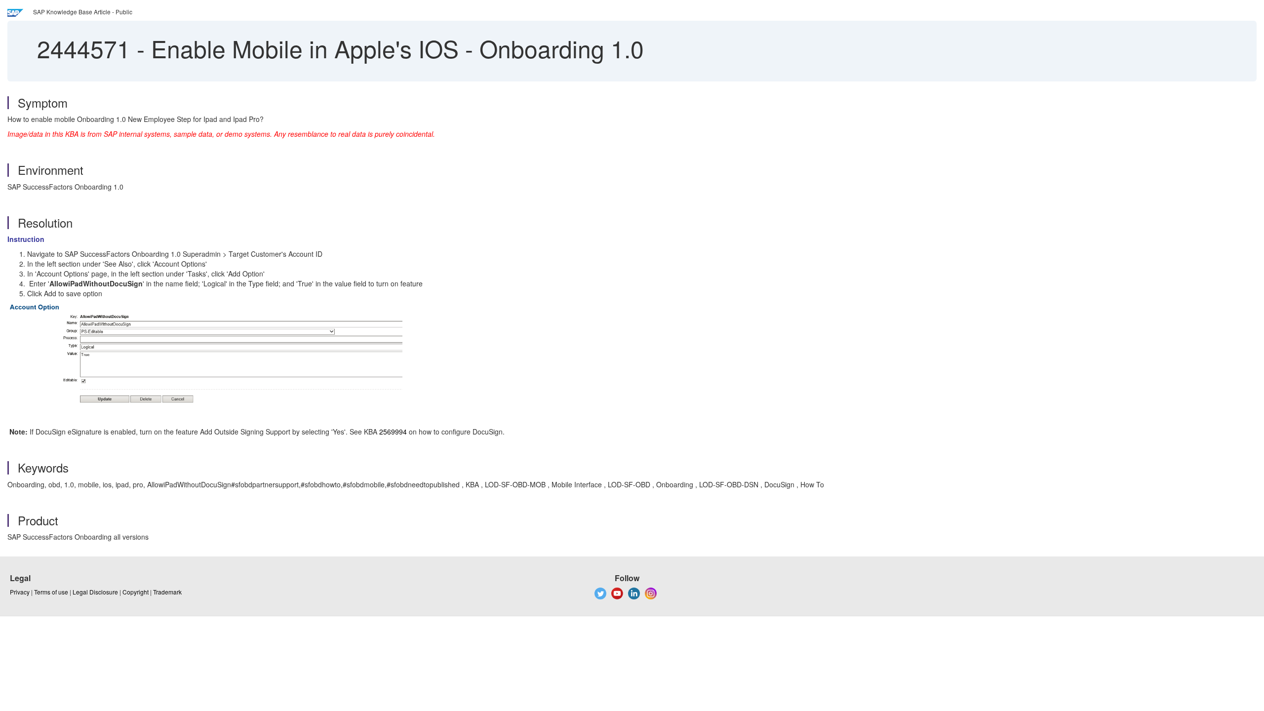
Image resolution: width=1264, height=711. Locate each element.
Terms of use (51, 592)
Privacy (20, 592)
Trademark (167, 592)
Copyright (135, 592)
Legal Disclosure (95, 592)
